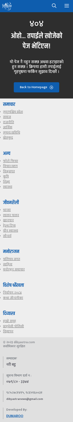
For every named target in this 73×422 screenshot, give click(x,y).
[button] (54, 6)
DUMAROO (14, 416)
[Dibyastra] (7, 6)
